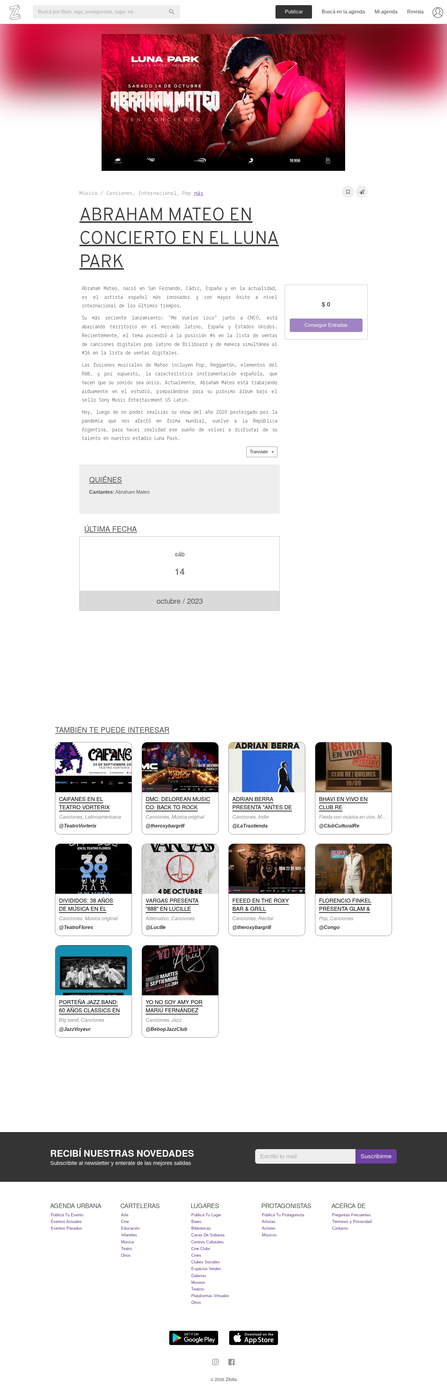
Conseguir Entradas (326, 325)
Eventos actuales (66, 1221)
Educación (130, 1228)
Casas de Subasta (207, 1235)
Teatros (197, 1289)
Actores (268, 1228)
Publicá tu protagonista (283, 1215)
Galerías (198, 1275)
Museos (198, 1282)
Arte (124, 1215)
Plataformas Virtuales (210, 1296)
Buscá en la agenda (343, 11)
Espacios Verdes (206, 1268)
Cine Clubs (200, 1248)
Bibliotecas (201, 1228)
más (198, 193)
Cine (125, 1221)
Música (127, 1242)
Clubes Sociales (205, 1262)
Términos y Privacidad (352, 1221)
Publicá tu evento (67, 1215)
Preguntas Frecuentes (351, 1215)
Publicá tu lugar (206, 1215)
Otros (126, 1255)
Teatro (126, 1248)
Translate (261, 451)
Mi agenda (386, 11)
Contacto (340, 1228)
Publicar (294, 11)
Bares (196, 1221)
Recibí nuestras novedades (122, 1153)
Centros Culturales (207, 1242)
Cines (196, 1255)
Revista (415, 11)
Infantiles (129, 1235)
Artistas (268, 1221)
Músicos (269, 1235)
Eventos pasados (66, 1228)
